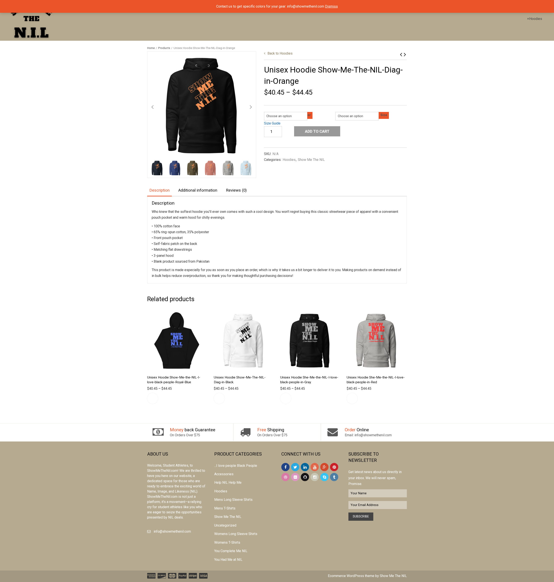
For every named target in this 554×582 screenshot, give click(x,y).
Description (159, 190)
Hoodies (280, 53)
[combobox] (534, 19)
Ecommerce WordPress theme (351, 576)
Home (151, 48)
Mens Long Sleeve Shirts (233, 500)
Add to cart (317, 131)
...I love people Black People (235, 466)
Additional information (197, 190)
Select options (152, 398)
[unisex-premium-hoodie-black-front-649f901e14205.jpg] (201, 105)
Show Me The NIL (311, 160)
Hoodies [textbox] (534, 19)
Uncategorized (225, 525)
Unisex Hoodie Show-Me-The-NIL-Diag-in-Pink (401, 54)
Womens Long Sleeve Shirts (235, 534)
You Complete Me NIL (230, 551)
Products (164, 48)
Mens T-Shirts (224, 508)
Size (383, 115)
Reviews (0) (236, 190)
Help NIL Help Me (228, 482)
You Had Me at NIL (228, 560)
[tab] (159, 190)
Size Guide (272, 123)
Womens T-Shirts (227, 542)
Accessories (224, 474)
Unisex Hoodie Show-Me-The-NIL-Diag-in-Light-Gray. (405, 54)
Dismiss (331, 6)
